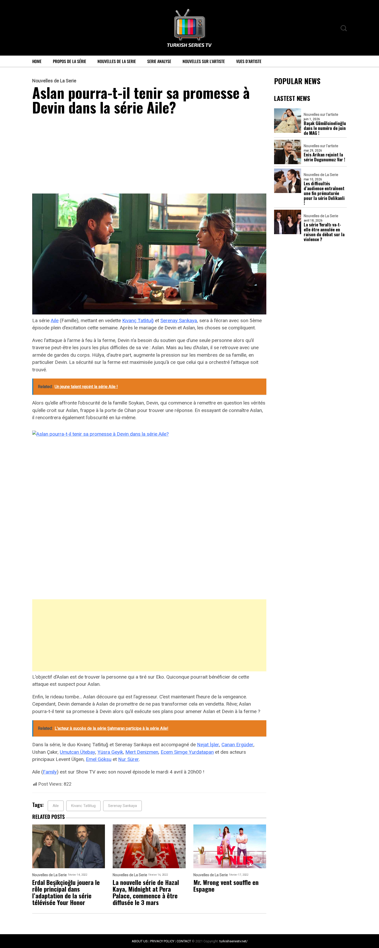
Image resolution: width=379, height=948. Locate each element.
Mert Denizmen (141, 752)
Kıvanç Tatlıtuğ (138, 320)
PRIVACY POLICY (162, 941)
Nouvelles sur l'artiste (321, 114)
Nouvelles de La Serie (116, 61)
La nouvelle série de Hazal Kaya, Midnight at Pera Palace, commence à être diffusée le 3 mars (146, 892)
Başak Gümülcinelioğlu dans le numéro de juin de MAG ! (325, 128)
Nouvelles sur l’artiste (204, 61)
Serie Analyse (159, 61)
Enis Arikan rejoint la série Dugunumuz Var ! (324, 157)
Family (50, 772)
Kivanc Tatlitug (83, 805)
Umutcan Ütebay (77, 752)
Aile (55, 320)
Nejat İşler (208, 745)
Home (37, 61)
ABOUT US (140, 941)
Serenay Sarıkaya (178, 320)
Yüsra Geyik (110, 752)
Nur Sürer (128, 759)
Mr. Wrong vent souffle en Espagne (226, 885)
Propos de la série (69, 61)
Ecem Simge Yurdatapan (187, 752)
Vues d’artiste (248, 61)
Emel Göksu (98, 759)
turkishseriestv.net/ (233, 941)
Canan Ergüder (237, 745)
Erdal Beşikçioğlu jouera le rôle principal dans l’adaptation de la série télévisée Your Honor (66, 892)
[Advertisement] (149, 155)
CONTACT (184, 941)
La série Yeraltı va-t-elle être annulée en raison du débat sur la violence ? (324, 232)
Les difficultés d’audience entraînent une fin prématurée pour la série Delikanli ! (324, 193)
